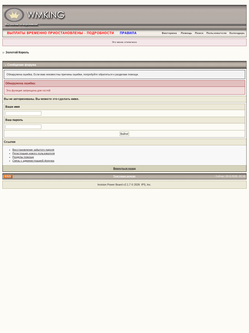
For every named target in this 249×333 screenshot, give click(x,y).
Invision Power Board (110, 184)
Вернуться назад (124, 168)
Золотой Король (17, 52)
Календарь (237, 33)
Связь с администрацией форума (33, 160)
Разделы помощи (23, 157)
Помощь (186, 33)
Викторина (169, 33)
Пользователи (216, 33)
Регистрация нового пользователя (33, 153)
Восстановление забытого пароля (33, 149)
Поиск (199, 33)
